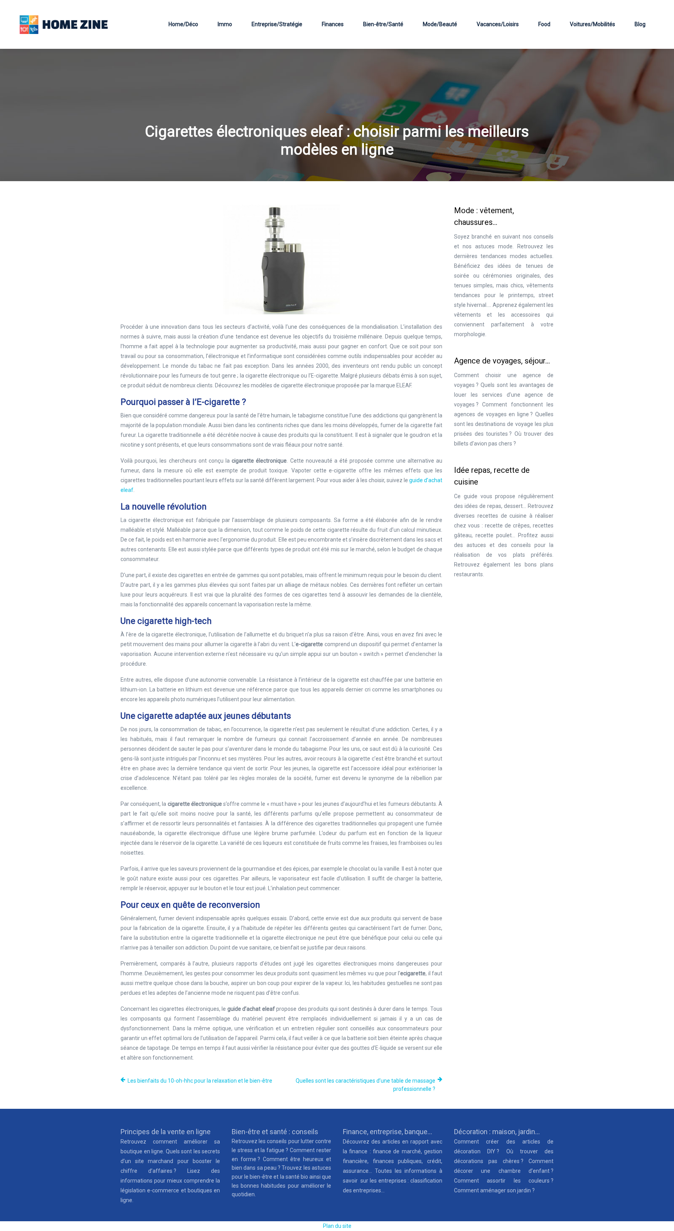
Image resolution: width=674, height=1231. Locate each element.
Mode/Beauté (440, 24)
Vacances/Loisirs (498, 24)
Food (544, 24)
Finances (333, 24)
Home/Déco (183, 24)
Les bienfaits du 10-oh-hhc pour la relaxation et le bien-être (200, 1081)
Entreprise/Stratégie (277, 24)
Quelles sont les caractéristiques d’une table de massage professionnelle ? (365, 1085)
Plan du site (337, 1226)
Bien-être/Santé (383, 24)
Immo (225, 24)
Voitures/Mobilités (592, 24)
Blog (640, 24)
